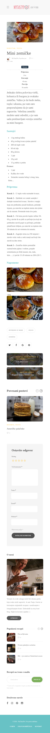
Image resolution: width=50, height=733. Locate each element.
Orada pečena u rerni (22, 362)
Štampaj (25, 67)
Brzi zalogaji (27, 372)
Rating (14, 456)
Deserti (10, 425)
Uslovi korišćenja (25, 726)
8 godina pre (23, 58)
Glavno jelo (22, 357)
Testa (19, 48)
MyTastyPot (15, 58)
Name (13, 490)
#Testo (31, 330)
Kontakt (38, 726)
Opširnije (14, 618)
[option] (25, 414)
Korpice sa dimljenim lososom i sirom (23, 375)
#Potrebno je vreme (16, 330)
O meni (12, 726)
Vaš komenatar (17, 467)
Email (13, 503)
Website (14, 516)
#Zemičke (12, 337)
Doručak (11, 48)
